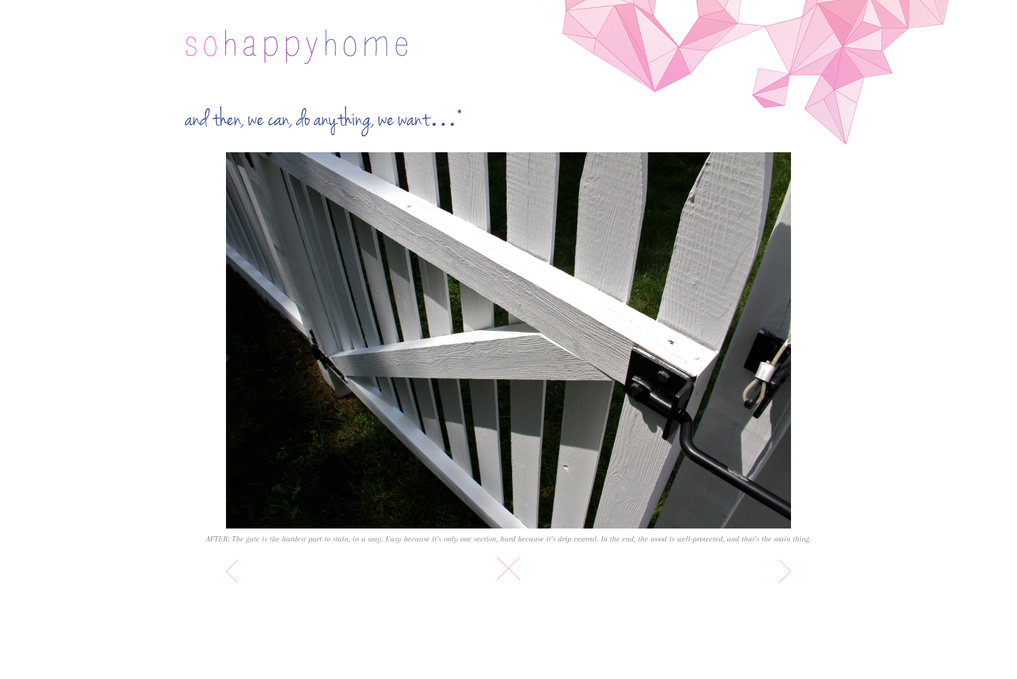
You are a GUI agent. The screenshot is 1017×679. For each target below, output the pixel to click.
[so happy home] (296, 46)
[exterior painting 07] (508, 340)
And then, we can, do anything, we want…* (324, 119)
